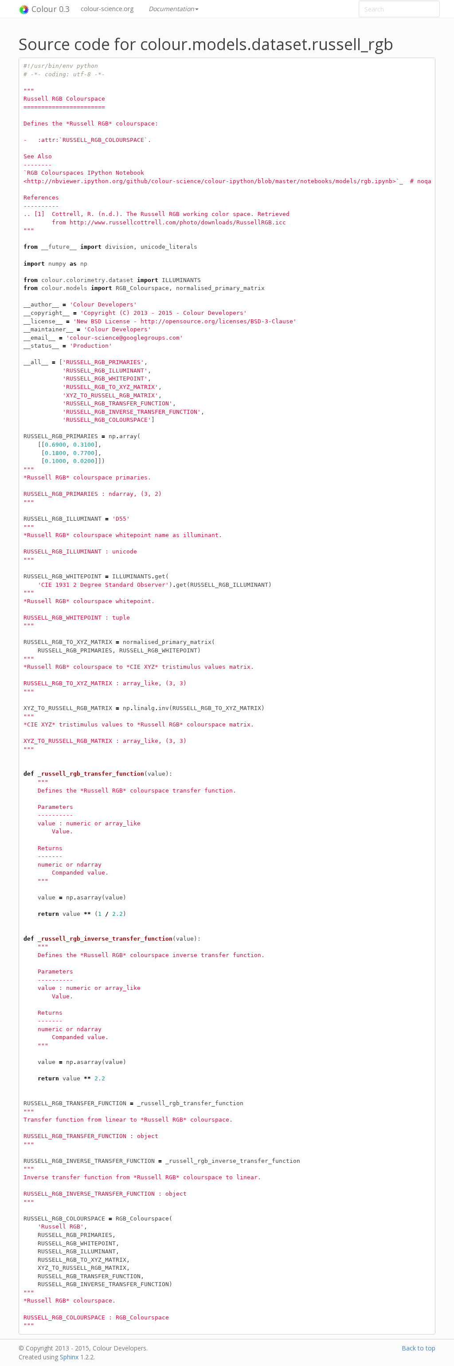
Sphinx (69, 1357)
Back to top (418, 1348)
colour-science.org (107, 8)
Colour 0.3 (49, 9)
